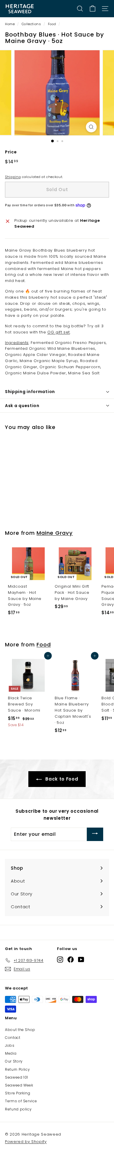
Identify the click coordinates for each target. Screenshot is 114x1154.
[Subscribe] (95, 834)
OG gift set (58, 332)
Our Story (14, 1061)
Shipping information (30, 392)
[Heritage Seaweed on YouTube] (81, 959)
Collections (31, 24)
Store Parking (17, 1093)
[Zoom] (91, 127)
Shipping (13, 176)
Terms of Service (21, 1100)
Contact (12, 1037)
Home (10, 24)
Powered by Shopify (26, 1141)
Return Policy (17, 1069)
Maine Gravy (55, 533)
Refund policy (18, 1109)
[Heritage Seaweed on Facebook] (71, 959)
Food (52, 24)
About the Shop (20, 1029)
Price (11, 152)
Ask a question (22, 406)
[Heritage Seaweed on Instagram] (60, 959)
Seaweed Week (19, 1085)
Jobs (10, 1045)
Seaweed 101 (16, 1077)
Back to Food (61, 779)
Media (10, 1053)
